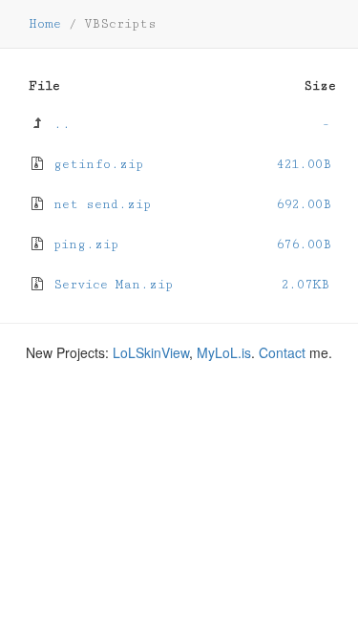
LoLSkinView (151, 352)
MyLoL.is (224, 352)
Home (45, 24)
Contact (282, 352)
